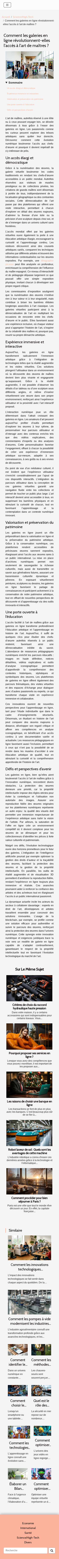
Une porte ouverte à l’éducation (20, 104)
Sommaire (15, 82)
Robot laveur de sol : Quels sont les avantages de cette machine (29, 1151)
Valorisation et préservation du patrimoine (25, 99)
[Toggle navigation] (7, 4)
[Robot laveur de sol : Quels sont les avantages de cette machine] (29, 1133)
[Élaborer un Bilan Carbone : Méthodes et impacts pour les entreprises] (18, 1473)
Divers (28, 1542)
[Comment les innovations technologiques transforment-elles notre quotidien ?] (29, 1247)
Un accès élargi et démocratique (21, 88)
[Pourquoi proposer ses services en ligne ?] (29, 1036)
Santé (28, 1533)
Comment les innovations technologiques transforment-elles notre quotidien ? (29, 1271)
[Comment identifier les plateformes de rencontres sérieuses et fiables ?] (18, 1349)
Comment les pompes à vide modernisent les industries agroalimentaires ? (29, 1323)
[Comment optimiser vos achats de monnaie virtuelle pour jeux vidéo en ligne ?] (42, 1430)
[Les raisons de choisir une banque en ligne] (29, 1085)
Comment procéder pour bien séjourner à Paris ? (29, 1199)
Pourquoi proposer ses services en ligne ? (29, 1054)
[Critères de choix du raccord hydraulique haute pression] (29, 988)
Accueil (6, 17)
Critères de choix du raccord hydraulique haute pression (29, 1006)
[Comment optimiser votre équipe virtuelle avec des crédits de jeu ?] (41, 1473)
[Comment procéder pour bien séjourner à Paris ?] (29, 1181)
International (28, 1528)
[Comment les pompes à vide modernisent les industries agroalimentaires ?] (29, 1302)
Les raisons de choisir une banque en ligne (29, 1103)
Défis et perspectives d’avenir (20, 110)
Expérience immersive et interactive (22, 93)
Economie (28, 1523)
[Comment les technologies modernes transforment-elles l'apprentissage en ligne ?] (19, 1432)
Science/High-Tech (23, 17)
